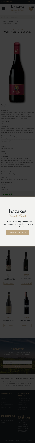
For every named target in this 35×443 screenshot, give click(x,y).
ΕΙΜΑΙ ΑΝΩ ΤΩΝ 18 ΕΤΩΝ (17, 232)
